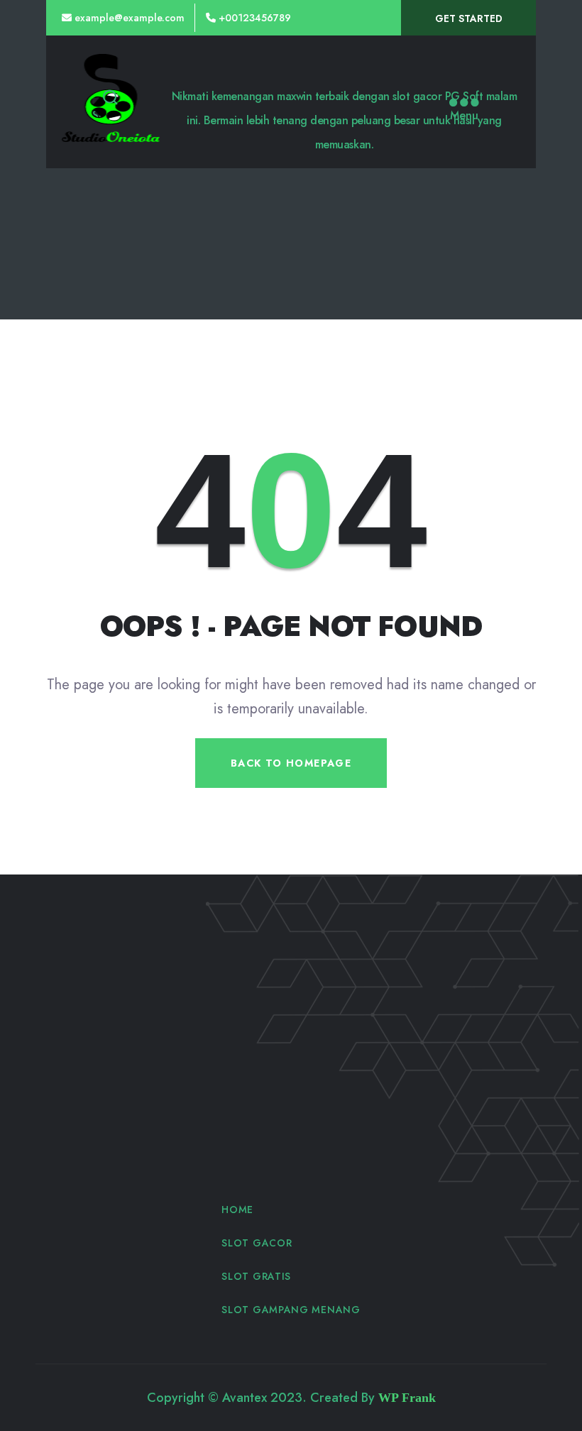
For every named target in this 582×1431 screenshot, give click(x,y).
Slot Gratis (256, 1276)
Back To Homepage (291, 763)
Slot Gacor (256, 1243)
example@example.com (130, 18)
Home (237, 1209)
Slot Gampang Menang (290, 1310)
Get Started (469, 18)
